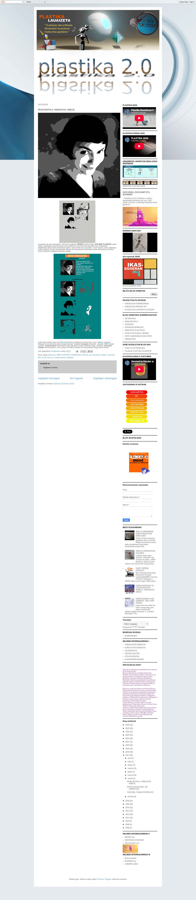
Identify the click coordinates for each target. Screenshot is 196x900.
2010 (127, 821)
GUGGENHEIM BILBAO (134, 659)
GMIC (106, 344)
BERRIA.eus (130, 837)
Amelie (64, 342)
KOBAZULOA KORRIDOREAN (137, 304)
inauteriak (96, 355)
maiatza (131, 768)
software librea (60, 358)
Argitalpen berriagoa (49, 378)
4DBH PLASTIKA (63, 355)
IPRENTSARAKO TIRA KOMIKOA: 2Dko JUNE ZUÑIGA (145, 601)
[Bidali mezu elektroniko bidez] (81, 351)
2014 (127, 808)
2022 (127, 738)
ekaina (130, 765)
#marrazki (52, 355)
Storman (100, 879)
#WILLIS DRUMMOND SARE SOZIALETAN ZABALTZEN (144, 534)
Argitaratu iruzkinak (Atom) (63, 384)
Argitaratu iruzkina (50, 368)
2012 (127, 814)
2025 (127, 728)
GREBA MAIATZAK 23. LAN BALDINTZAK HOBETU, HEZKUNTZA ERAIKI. (145, 589)
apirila (130, 772)
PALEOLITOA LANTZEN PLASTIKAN (139, 310)
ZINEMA (70, 358)
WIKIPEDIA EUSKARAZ (134, 840)
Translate (141, 627)
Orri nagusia (76, 378)
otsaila (130, 778)
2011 (127, 818)
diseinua (85, 355)
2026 (127, 725)
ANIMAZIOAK (130, 339)
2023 (127, 735)
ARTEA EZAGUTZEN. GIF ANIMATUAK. (137, 788)
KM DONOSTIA (131, 651)
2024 (127, 732)
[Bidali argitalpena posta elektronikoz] (77, 351)
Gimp (101, 342)
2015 (127, 804)
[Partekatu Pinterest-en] (91, 351)
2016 (127, 801)
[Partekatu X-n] (86, 351)
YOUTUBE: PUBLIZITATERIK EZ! (140, 792)
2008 (127, 828)
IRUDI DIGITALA (131, 321)
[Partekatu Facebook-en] (89, 351)
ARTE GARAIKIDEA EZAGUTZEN (138, 336)
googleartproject (131, 636)
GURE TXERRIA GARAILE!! (142, 569)
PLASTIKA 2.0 (47, 358)
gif (90, 355)
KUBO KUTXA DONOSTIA (135, 648)
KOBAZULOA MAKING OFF (136, 307)
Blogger (108, 879)
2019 (127, 749)
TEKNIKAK (129, 324)
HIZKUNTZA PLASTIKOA (135, 330)
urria (129, 758)
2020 (127, 745)
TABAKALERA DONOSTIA (135, 645)
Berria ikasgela (130, 858)
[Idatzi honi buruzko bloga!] (84, 351)
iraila (130, 762)
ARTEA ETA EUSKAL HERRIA (137, 333)
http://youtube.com (132, 843)
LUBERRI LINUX (131, 864)
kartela (103, 355)
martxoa (131, 775)
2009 (127, 824)
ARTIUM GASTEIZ (132, 653)
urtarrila (131, 796)
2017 (127, 755)
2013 (127, 811)
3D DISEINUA (130, 319)
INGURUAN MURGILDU (134, 327)
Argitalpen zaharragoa (105, 378)
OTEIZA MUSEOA (132, 656)
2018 (127, 752)
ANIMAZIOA (76, 355)
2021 (127, 742)
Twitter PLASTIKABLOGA (135, 348)
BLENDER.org (130, 861)
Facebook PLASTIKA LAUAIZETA (138, 351)
